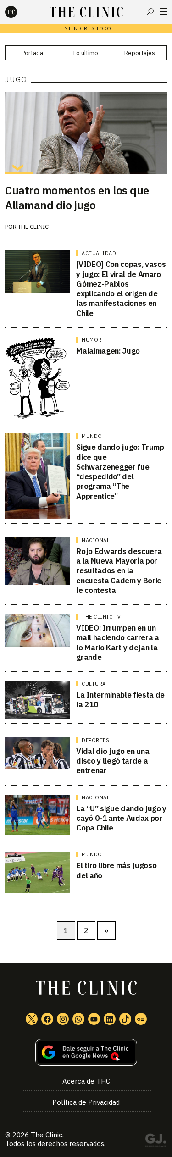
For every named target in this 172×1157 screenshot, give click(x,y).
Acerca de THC (86, 1081)
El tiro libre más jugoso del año (116, 870)
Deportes (95, 740)
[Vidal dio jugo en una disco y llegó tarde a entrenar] (37, 753)
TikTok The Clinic (125, 1019)
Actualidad (99, 253)
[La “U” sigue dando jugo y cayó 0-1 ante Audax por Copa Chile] (37, 815)
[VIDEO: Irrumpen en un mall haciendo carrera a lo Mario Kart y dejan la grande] (37, 630)
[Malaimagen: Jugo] (37, 378)
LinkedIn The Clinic (110, 1019)
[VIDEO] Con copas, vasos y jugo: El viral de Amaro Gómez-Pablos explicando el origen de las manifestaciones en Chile (121, 288)
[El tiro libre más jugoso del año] (37, 872)
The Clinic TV (101, 617)
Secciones (163, 11)
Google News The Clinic (141, 1019)
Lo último (85, 53)
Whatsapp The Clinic (78, 1019)
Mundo (92, 436)
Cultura (94, 684)
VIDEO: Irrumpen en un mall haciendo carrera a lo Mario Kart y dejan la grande (117, 642)
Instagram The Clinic (63, 1019)
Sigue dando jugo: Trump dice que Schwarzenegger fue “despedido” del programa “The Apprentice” (120, 471)
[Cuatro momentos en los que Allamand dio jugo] (86, 133)
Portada (32, 53)
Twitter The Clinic (32, 1019)
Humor (92, 340)
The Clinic (33, 227)
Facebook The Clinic (47, 1019)
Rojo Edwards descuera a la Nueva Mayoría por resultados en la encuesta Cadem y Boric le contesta (118, 570)
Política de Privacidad (86, 1102)
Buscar (150, 11)
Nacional (96, 540)
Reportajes (139, 53)
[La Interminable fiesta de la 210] (37, 700)
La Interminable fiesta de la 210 (120, 699)
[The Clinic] (19, 12)
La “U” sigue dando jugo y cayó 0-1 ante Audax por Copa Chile (121, 818)
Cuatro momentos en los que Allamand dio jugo (77, 197)
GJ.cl (155, 1141)
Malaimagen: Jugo (108, 351)
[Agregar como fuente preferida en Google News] (86, 1052)
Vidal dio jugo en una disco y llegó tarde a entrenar (112, 761)
